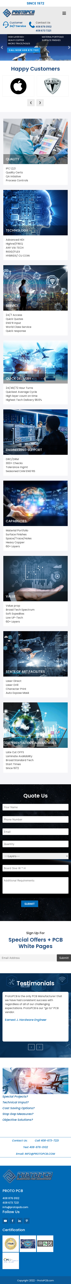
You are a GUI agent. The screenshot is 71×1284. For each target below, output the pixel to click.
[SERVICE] (35, 288)
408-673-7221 (50, 1140)
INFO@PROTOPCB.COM (40, 1154)
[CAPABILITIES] (35, 503)
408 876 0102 (44, 26)
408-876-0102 (38, 1147)
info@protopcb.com (15, 1207)
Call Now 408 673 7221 (25, 50)
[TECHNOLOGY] (35, 212)
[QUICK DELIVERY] (35, 362)
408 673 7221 (43, 30)
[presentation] (31, 102)
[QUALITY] (35, 141)
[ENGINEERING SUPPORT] (35, 432)
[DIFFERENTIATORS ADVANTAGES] (35, 725)
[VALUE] (35, 578)
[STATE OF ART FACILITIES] (35, 654)
